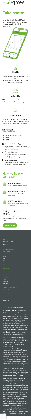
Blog (3, 260)
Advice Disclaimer (6, 289)
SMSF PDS (5, 296)
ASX (3, 271)
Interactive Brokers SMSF (8, 273)
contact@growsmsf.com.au (8, 249)
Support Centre (6, 298)
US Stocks (5, 275)
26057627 (21, 307)
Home (4, 254)
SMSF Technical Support (15, 201)
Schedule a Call (6, 300)
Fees (4, 258)
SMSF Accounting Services (16, 191)
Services (4, 256)
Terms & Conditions (7, 294)
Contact (4, 264)
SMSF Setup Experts (14, 183)
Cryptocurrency (6, 277)
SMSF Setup (5, 281)
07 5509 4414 (5, 247)
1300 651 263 (5, 244)
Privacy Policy (6, 292)
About (4, 262)
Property (4, 279)
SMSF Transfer (6, 283)
